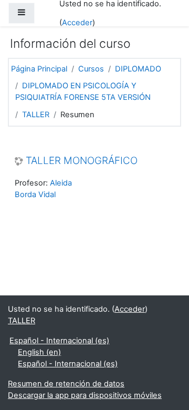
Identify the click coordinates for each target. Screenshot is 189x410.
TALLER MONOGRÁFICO (82, 161)
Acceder (77, 22)
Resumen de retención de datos (66, 383)
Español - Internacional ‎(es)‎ (59, 340)
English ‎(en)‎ (39, 352)
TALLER (35, 114)
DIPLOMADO (138, 69)
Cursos (91, 69)
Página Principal (39, 69)
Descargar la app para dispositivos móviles (85, 395)
